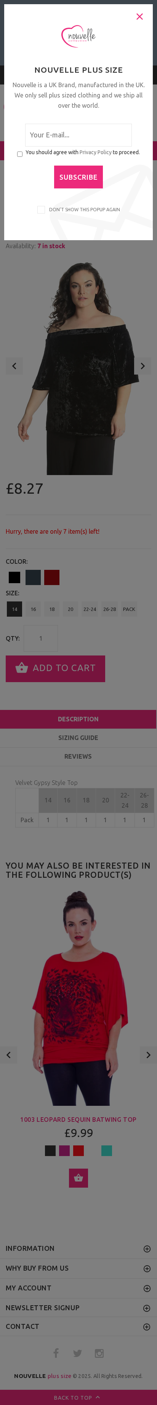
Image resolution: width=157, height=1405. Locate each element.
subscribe (78, 177)
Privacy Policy (96, 152)
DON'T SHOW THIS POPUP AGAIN (83, 209)
